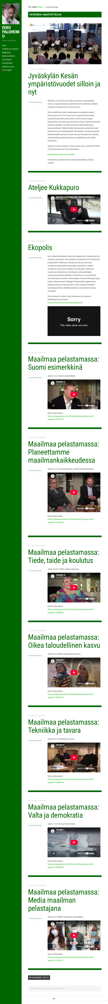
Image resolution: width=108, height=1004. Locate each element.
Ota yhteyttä (6, 59)
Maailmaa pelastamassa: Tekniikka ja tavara (63, 726)
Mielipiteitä (6, 52)
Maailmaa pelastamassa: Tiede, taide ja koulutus (63, 556)
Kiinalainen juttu (8, 66)
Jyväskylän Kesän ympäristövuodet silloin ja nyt (64, 83)
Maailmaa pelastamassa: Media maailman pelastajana (63, 900)
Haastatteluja (7, 63)
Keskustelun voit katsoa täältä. (61, 154)
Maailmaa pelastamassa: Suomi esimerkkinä (63, 363)
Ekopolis (40, 247)
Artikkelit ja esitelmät (10, 49)
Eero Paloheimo (10, 32)
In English (8, 70)
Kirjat (4, 45)
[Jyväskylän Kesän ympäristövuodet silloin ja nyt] (64, 44)
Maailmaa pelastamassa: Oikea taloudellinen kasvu (64, 641)
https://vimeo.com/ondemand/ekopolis (65, 302)
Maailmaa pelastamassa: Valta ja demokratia (63, 811)
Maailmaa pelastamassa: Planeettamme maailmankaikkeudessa (63, 452)
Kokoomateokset (8, 56)
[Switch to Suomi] (54, 998)
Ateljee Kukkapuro (53, 187)
